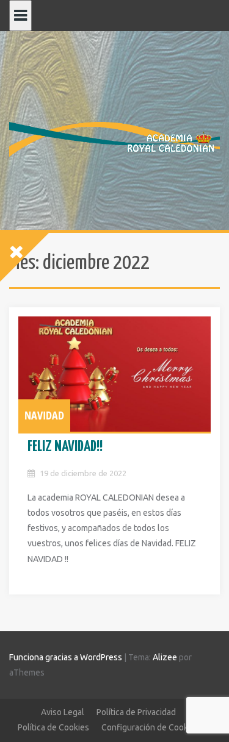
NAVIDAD (44, 415)
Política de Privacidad (136, 712)
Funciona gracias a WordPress (65, 657)
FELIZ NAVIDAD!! (65, 447)
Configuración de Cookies (150, 727)
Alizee (165, 657)
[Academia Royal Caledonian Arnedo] (114, 138)
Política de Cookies (53, 727)
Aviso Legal (62, 712)
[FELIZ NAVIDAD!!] (114, 374)
